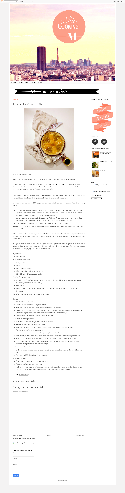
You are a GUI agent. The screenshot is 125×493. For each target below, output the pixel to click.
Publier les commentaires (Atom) (27, 438)
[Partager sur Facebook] (26, 375)
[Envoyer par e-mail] (20, 375)
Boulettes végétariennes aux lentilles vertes (105, 152)
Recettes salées (24, 82)
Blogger (65, 480)
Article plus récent (17, 435)
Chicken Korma (104, 171)
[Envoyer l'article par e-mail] (17, 374)
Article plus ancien (80, 435)
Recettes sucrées (37, 82)
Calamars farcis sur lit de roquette (106, 162)
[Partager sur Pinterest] (28, 375)
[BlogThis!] (22, 375)
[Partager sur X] (24, 375)
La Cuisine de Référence (57, 184)
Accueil (13, 82)
